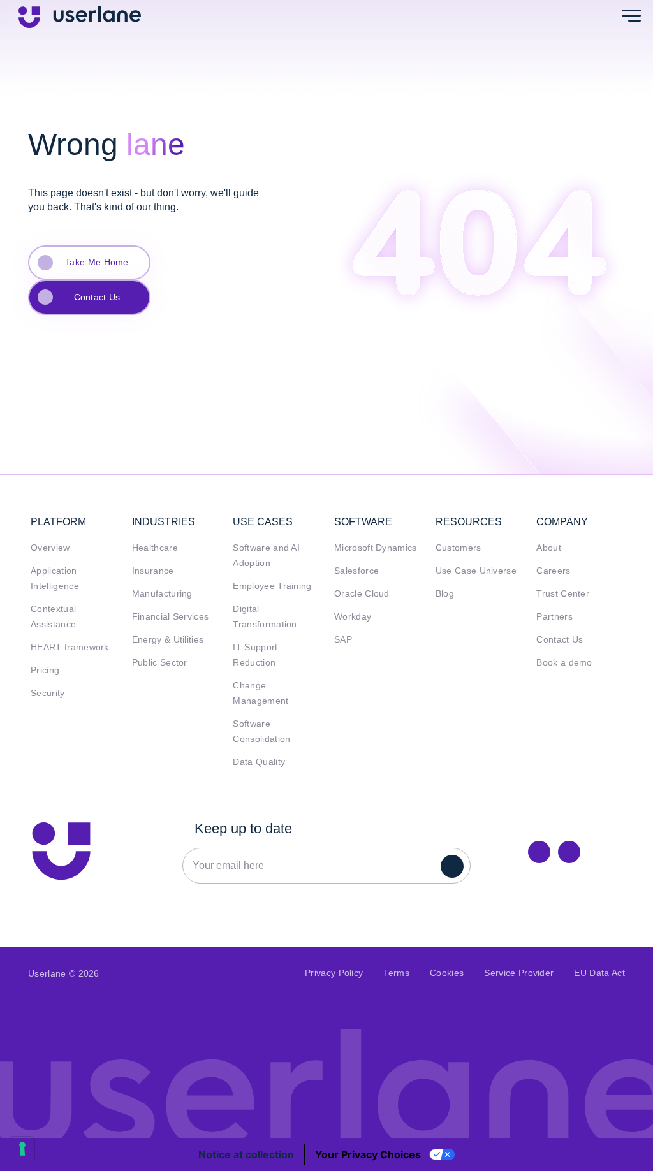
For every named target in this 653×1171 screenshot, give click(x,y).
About (548, 548)
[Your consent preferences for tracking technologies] (22, 1149)
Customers (458, 548)
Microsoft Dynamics (375, 548)
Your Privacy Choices (368, 1154)
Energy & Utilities (168, 639)
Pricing (45, 670)
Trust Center (562, 594)
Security (48, 693)
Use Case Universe (476, 571)
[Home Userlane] (61, 851)
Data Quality (259, 762)
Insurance (153, 571)
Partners (554, 617)
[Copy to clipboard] (569, 852)
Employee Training (272, 586)
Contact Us (97, 297)
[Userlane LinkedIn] (539, 852)
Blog (445, 594)
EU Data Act (599, 973)
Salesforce (356, 571)
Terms (396, 973)
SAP (343, 639)
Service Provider (519, 973)
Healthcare (155, 548)
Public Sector (159, 662)
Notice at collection (246, 1154)
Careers (553, 571)
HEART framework (70, 647)
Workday (352, 617)
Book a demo (564, 662)
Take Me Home (97, 262)
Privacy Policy (334, 973)
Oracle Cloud (362, 594)
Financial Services (170, 617)
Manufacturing (162, 594)
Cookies (447, 973)
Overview (50, 548)
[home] (79, 16)
